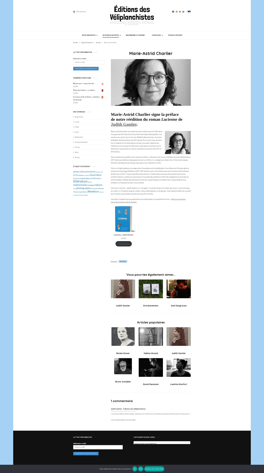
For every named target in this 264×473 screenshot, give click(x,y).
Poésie (77, 147)
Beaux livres (79, 117)
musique (90, 185)
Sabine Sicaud (151, 353)
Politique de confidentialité (154, 469)
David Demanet (151, 384)
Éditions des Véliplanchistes (132, 13)
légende (90, 182)
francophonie (86, 175)
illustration (96, 175)
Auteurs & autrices (111, 35)
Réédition (93, 191)
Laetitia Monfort (178, 384)
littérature (80, 181)
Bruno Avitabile (123, 381)
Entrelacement (150, 305)
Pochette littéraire (81, 142)
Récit (76, 152)
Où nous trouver (175, 35)
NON (140, 469)
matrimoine (80, 185)
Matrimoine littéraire (135, 35)
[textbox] (162, 443)
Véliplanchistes (88, 35)
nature (98, 185)
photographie (83, 188)
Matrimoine (79, 137)
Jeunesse (76, 178)
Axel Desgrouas (179, 305)
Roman (77, 157)
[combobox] (162, 442)
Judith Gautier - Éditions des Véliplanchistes (128, 409)
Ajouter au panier (124, 244)
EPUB (77, 127)
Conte (77, 122)
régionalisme (82, 192)
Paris (74, 188)
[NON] (261, 469)
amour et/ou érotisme (84, 171)
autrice (123, 261)
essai (80, 175)
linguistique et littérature (90, 178)
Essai (77, 132)
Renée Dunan (123, 353)
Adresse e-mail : (79, 59)
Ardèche (98, 172)
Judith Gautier (124, 124)
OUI (135, 469)
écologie (86, 195)
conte (101, 172)
